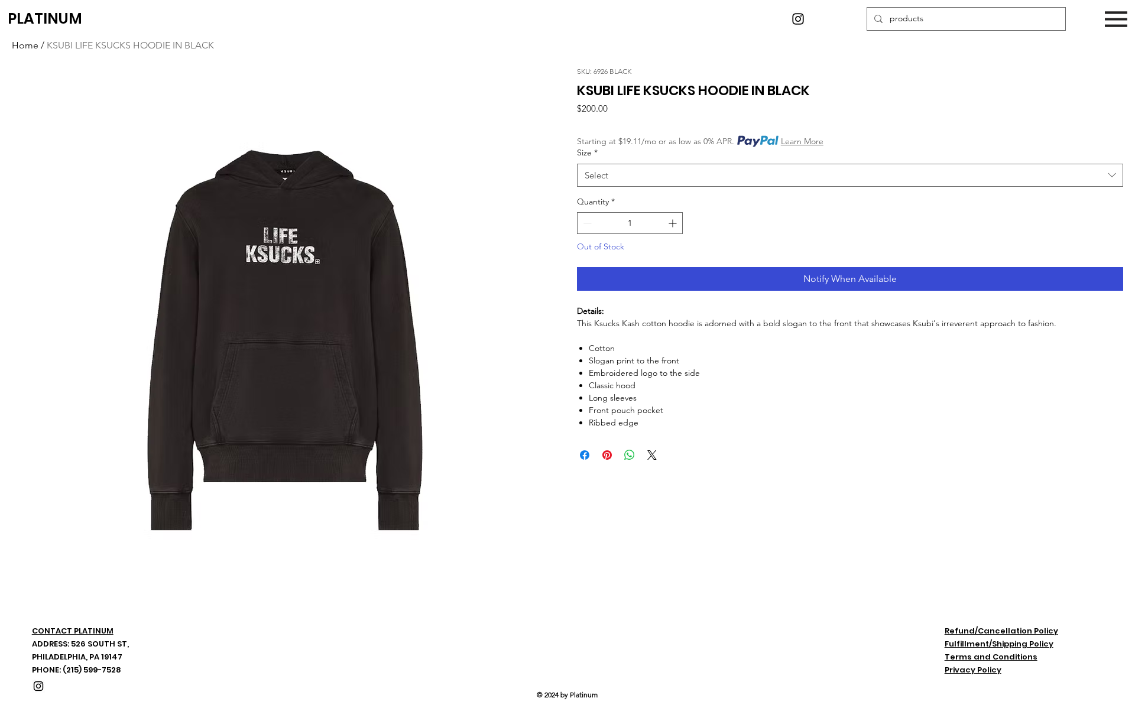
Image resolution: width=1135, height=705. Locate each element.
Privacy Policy (973, 669)
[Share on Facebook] (585, 455)
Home (25, 45)
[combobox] (850, 175)
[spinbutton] (630, 223)
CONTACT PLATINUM (73, 630)
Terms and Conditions (991, 656)
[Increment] (673, 223)
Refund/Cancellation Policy (1001, 630)
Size (587, 152)
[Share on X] (652, 455)
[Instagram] (798, 19)
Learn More (802, 141)
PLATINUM (45, 18)
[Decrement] (586, 223)
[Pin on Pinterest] (607, 455)
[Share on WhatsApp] (629, 455)
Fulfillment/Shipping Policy (999, 643)
